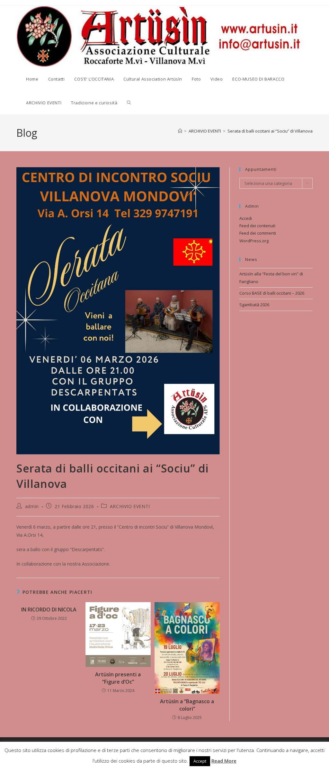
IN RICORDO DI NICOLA (48, 609)
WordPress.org (254, 241)
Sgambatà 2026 (254, 304)
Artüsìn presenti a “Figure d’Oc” (118, 678)
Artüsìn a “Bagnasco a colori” (187, 705)
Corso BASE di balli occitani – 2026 (271, 293)
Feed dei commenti (257, 233)
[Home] (180, 131)
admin (32, 506)
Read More (223, 760)
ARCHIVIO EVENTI (130, 506)
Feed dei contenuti (257, 226)
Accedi (245, 218)
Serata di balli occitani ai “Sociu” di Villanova (270, 131)
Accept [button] (199, 761)
